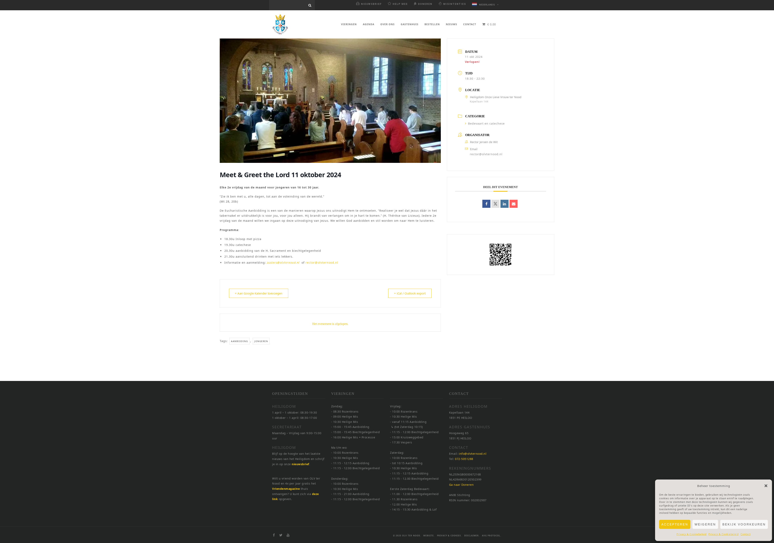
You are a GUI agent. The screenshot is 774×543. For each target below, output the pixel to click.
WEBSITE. (429, 535)
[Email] (514, 204)
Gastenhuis (409, 24)
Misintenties (454, 4)
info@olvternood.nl (472, 454)
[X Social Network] (495, 204)
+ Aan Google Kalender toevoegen (258, 293)
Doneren (425, 4)
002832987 (479, 500)
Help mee (400, 4)
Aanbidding (239, 341)
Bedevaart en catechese (486, 123)
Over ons (387, 24)
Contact (746, 534)
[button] (766, 486)
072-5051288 (464, 459)
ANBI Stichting (459, 495)
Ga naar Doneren (461, 485)
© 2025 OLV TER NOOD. (407, 535)
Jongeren (261, 341)
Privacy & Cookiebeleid (691, 534)
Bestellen (432, 24)
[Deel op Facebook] (486, 204)
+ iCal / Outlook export (410, 293)
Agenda (368, 24)
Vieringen (349, 24)
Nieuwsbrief (371, 4)
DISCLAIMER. (472, 535)
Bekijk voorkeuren (744, 524)
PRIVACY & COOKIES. (449, 535)
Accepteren (674, 524)
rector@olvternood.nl (322, 262)
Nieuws (451, 24)
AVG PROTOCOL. (491, 535)
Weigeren (705, 524)
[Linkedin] (504, 204)
